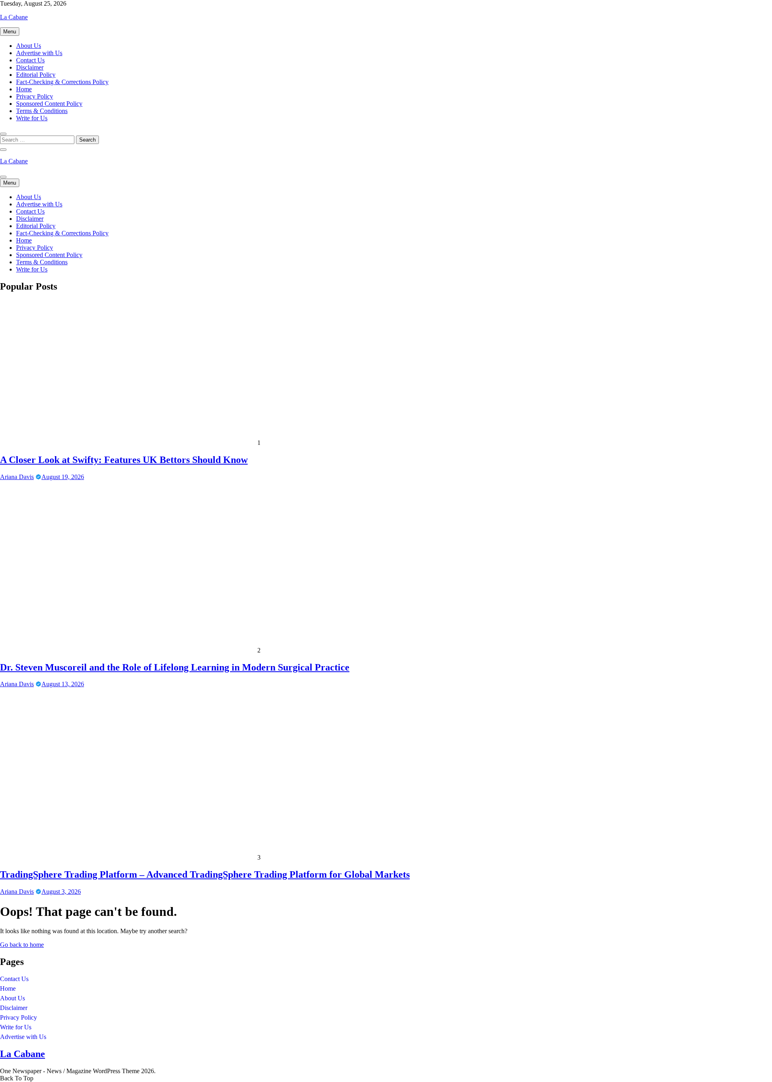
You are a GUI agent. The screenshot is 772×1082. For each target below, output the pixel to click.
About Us (28, 45)
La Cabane (14, 17)
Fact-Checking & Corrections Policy (62, 81)
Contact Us (30, 60)
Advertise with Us (39, 52)
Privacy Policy (34, 96)
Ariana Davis (17, 476)
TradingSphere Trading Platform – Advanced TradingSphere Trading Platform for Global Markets (205, 874)
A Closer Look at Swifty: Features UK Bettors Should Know (124, 460)
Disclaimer (29, 67)
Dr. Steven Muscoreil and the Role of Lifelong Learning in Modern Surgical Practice (174, 667)
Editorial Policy (35, 74)
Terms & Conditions (42, 110)
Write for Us (31, 118)
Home (24, 89)
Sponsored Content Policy (49, 103)
